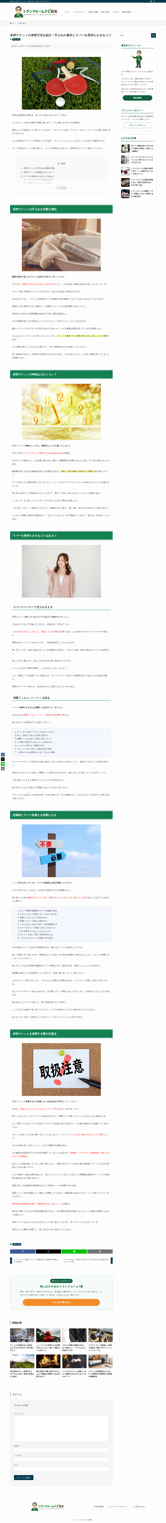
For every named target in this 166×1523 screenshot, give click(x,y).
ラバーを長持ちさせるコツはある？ (39, 176)
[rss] (151, 1)
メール (17, 1455)
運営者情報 (137, 98)
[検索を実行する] (153, 35)
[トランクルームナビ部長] (34, 12)
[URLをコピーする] (100, 1251)
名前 (17, 1446)
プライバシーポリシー (137, 125)
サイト (16, 1465)
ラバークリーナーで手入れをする (41, 180)
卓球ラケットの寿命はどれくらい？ (39, 172)
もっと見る (61, 188)
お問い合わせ (140, 1507)
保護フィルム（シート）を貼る (40, 183)
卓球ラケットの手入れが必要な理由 (39, 168)
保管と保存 (16, 39)
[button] (22, 1251)
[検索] (154, 1)
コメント (18, 1414)
